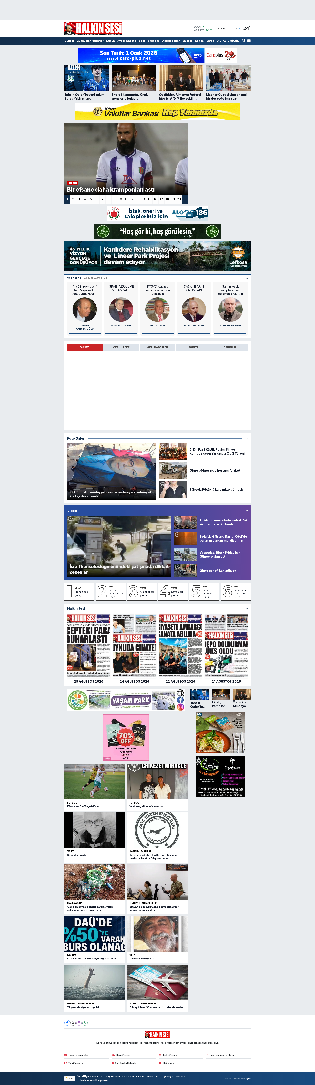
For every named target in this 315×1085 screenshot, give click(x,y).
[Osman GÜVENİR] (121, 309)
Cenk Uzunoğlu (230, 325)
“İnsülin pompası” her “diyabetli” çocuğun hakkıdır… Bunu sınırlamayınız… (85, 290)
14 (144, 199)
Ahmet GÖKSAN (194, 325)
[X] (73, 1023)
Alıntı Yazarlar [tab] (95, 278)
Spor (142, 40)
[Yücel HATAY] (157, 309)
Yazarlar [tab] (74, 278)
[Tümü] (246, 608)
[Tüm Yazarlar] (246, 278)
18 (167, 199)
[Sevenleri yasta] (94, 830)
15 (149, 199)
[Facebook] (67, 1023)
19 (173, 199)
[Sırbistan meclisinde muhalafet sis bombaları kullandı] (185, 522)
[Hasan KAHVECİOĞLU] (84, 309)
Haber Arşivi (169, 1063)
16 (155, 199)
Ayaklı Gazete (126, 40)
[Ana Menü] (248, 40)
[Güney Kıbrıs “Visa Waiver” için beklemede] (157, 982)
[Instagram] (79, 1023)
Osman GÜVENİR (121, 325)
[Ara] (244, 40)
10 (120, 199)
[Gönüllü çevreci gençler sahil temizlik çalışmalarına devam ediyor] (94, 882)
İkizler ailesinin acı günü (116, 594)
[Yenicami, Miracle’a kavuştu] (157, 781)
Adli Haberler (171, 40)
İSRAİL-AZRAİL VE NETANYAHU (121, 288)
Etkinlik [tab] (230, 347)
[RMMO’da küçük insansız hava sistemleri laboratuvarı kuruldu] (157, 882)
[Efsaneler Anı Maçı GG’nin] (94, 781)
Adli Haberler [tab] (157, 347)
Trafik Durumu (170, 1055)
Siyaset (187, 40)
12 (132, 199)
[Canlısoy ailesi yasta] (157, 934)
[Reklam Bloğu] (157, 55)
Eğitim (199, 40)
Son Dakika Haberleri (126, 1063)
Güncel (69, 40)
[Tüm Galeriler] (246, 438)
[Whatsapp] (85, 1023)
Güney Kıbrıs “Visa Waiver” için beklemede (156, 1007)
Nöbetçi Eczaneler (78, 1055)
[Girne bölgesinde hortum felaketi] (173, 470)
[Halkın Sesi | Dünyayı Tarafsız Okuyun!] (93, 28)
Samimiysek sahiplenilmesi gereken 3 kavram (230, 290)
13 (137, 199)
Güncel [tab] (85, 347)
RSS (71, 1078)
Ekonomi (153, 40)
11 (126, 199)
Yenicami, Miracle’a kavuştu (146, 806)
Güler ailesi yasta (147, 594)
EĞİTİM (71, 955)
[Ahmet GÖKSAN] (194, 309)
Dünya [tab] (194, 347)
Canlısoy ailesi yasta (141, 958)
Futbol (72, 803)
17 (161, 199)
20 (179, 199)
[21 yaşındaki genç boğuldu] (94, 982)
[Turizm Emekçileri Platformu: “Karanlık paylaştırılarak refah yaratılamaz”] (157, 830)
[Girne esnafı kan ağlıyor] (185, 570)
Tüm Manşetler (76, 1063)
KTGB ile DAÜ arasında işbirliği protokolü (92, 958)
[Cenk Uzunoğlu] (230, 309)
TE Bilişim (246, 1078)
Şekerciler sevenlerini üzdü (240, 594)
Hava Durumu (123, 1055)
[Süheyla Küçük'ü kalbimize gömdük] (173, 489)
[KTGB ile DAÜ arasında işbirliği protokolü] (94, 934)
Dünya (110, 40)
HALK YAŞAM (74, 903)
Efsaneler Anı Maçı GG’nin (83, 806)
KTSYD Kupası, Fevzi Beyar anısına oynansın (157, 290)
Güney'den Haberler (90, 40)
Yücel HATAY (157, 325)
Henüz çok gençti (81, 594)
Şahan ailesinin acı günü (210, 594)
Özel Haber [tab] (121, 347)
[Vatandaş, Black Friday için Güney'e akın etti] (185, 554)
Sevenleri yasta (177, 594)
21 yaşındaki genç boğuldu (83, 1007)
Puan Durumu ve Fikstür (222, 1055)
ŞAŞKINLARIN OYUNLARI (194, 288)
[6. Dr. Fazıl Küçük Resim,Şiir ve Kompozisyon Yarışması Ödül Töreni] (173, 451)
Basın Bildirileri (140, 851)
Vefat (210, 40)
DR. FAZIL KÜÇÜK (228, 40)
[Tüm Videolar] (246, 511)
